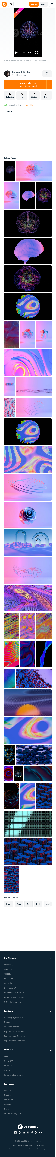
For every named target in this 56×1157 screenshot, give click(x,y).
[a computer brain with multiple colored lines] (27, 272)
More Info (10, 111)
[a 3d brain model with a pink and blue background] (21, 192)
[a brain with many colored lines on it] (11, 244)
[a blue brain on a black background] (27, 216)
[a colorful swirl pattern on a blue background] (27, 963)
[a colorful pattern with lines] (11, 744)
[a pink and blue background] (21, 526)
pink (38, 1099)
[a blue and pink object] (27, 383)
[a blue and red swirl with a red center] (44, 920)
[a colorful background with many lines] (27, 772)
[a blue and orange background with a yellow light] (27, 849)
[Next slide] (46, 1100)
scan (19, 1099)
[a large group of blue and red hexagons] (27, 1047)
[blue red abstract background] (11, 800)
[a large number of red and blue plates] (11, 991)
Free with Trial (28, 84)
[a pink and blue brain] (11, 216)
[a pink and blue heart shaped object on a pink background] (27, 633)
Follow (47, 75)
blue (28, 1099)
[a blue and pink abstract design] (27, 550)
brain (8, 1099)
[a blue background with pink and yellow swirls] (27, 578)
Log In (43, 4)
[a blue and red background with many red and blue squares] (11, 1075)
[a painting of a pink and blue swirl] (27, 439)
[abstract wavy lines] (27, 717)
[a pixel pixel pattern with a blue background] (27, 1019)
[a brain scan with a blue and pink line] (9, 171)
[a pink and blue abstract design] (11, 411)
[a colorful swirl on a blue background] (27, 877)
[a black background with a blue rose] (11, 963)
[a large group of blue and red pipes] (21, 825)
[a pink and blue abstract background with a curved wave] (27, 689)
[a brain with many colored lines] (27, 327)
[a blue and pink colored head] (27, 355)
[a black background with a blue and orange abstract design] (8, 941)
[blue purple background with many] (21, 923)
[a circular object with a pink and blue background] (27, 606)
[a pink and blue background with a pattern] (9, 505)
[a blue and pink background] (9, 463)
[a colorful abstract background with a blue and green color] (42, 797)
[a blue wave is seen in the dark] (27, 800)
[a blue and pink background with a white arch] (27, 661)
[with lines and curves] (11, 772)
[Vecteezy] (4, 4)
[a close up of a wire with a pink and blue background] (21, 484)
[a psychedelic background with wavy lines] (27, 744)
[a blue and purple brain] (27, 300)
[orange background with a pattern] (28, 941)
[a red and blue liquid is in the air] (11, 383)
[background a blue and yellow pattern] (9, 902)
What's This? (28, 105)
